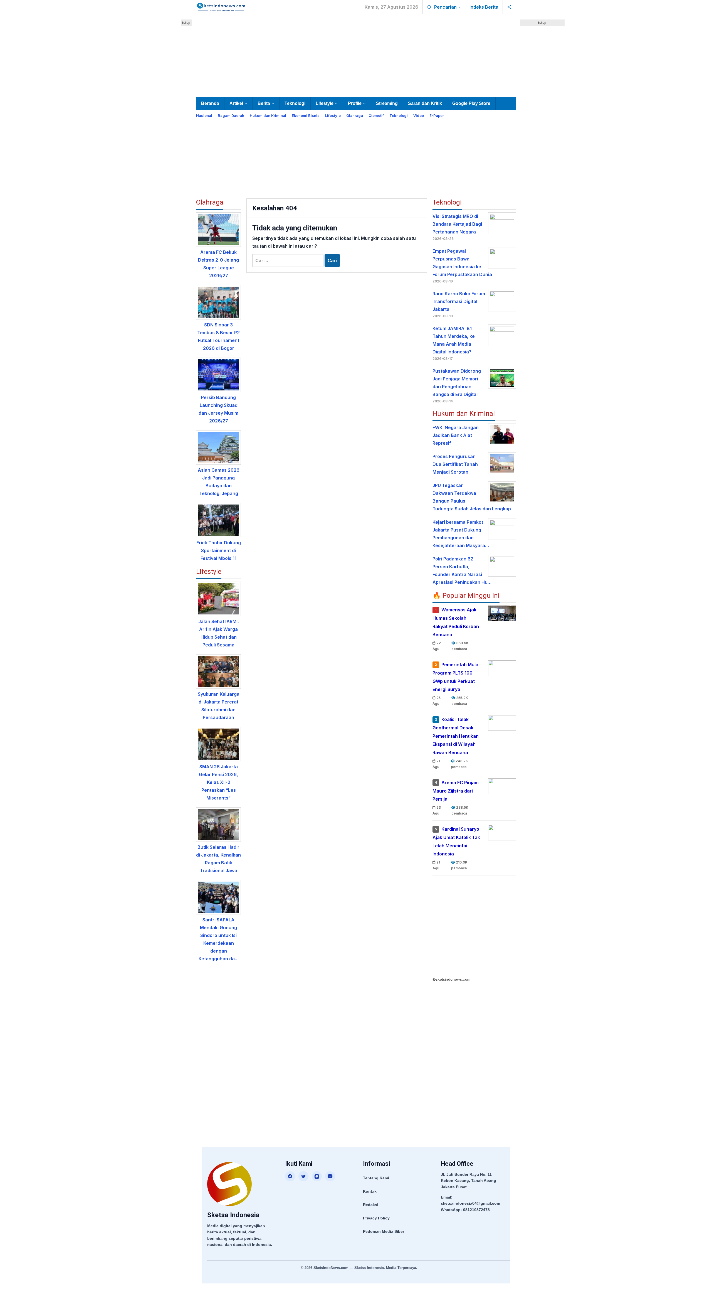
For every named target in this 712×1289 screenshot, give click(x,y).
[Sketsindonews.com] (221, 6)
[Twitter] (303, 1176)
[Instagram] (317, 1176)
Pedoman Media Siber (383, 1231)
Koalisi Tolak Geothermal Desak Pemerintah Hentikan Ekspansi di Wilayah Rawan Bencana (455, 736)
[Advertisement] (356, 54)
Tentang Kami (376, 1178)
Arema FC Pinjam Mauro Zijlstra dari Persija (455, 791)
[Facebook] (290, 1176)
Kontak (370, 1191)
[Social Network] (509, 7)
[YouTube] (330, 1176)
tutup (186, 23)
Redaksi (370, 1204)
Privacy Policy (376, 1218)
